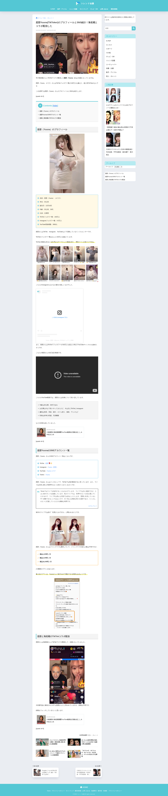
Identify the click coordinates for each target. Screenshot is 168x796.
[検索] (134, 28)
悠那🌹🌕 (49, 463)
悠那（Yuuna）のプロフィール (49, 111)
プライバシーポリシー (58, 791)
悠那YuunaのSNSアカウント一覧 (50, 114)
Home (49, 791)
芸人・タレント (93, 735)
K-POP (53, 9)
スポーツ (109, 49)
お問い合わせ (104, 9)
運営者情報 (114, 9)
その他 (108, 53)
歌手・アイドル (62, 9)
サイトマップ (84, 9)
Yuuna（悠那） (53, 467)
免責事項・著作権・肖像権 (99, 791)
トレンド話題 (73, 9)
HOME (85, 787)
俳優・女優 (110, 68)
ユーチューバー (111, 64)
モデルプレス (92, 506)
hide (55, 106)
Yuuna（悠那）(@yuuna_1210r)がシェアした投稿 (59, 340)
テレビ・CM (94, 9)
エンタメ (109, 45)
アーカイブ (109, 167)
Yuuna (48, 475)
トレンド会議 (87, 3)
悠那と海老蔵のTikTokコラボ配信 (50, 118)
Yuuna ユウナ (51, 471)
